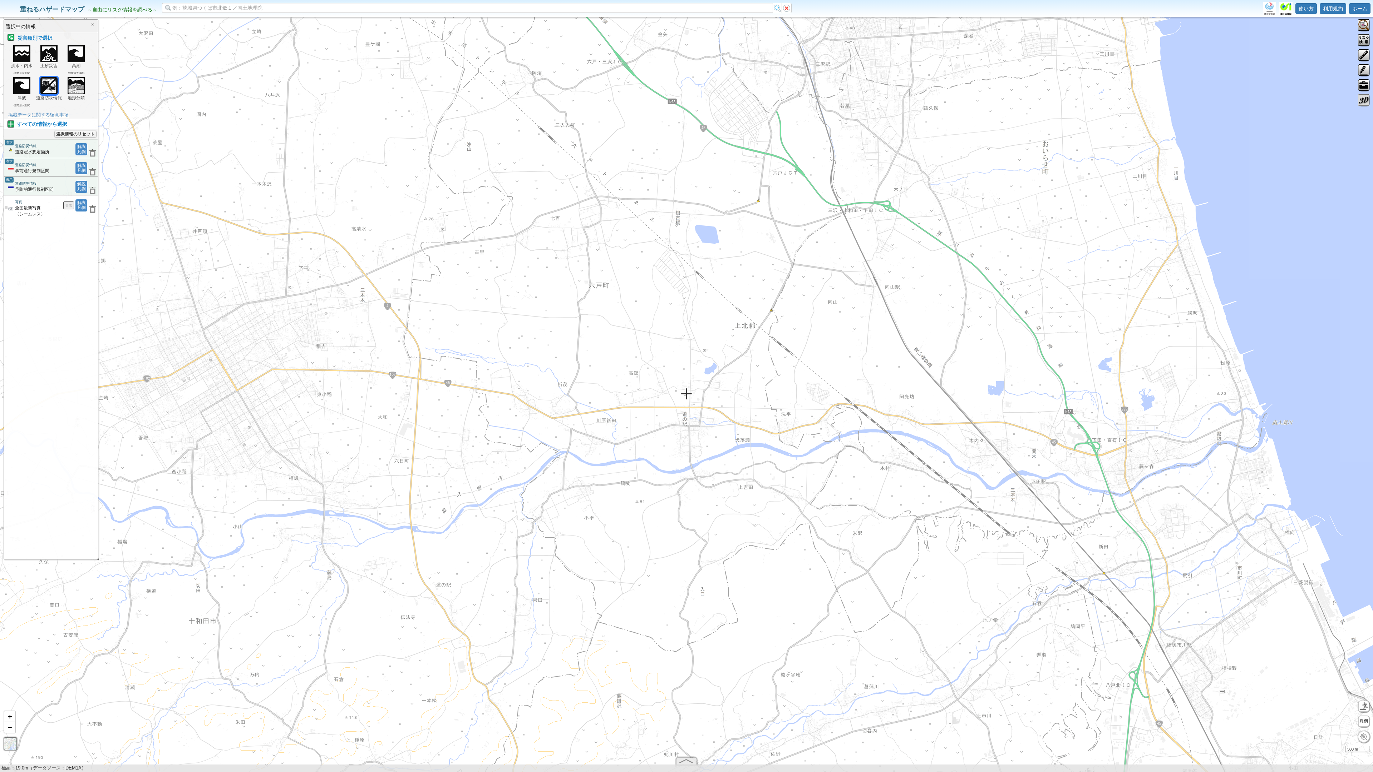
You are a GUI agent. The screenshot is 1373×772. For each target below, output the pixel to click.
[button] (9, 716)
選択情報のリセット (75, 133)
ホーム (1359, 8)
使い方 (1306, 8)
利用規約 (1333, 8)
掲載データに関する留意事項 (38, 115)
